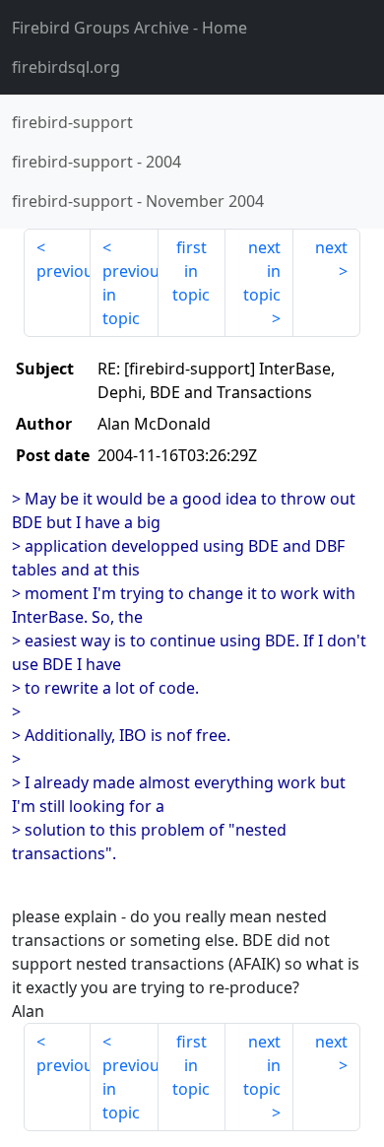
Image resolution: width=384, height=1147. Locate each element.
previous (63, 271)
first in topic (191, 270)
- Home (129, 27)
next (331, 247)
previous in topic (130, 294)
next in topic (262, 270)
